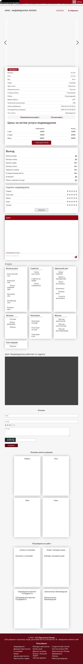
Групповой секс (11, 295)
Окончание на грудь (35, 322)
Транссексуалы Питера (60, 651)
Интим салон (37, 649)
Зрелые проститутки (21, 656)
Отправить (11, 445)
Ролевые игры (10, 308)
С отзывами (18, 651)
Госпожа (13, 319)
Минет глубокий (59, 273)
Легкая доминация (11, 323)
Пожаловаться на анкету (29, 117)
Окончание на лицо (35, 328)
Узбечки (55, 656)
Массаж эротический (60, 320)
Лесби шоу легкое (35, 273)
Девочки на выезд (39, 651)
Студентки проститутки (60, 646)
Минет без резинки (60, 283)
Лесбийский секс (11, 302)
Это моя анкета (57, 117)
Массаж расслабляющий (60, 330)
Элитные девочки (39, 658)
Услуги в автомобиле (60, 297)
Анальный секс (11, 281)
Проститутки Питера (47, 638)
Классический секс (11, 275)
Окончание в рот (35, 335)
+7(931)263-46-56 (41, 143)
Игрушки (13, 346)
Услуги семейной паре (11, 287)
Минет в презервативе (60, 278)
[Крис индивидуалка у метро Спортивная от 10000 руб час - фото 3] (54, 42)
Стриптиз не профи (36, 280)
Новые (16, 654)
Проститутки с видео (21, 658)
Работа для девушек (59, 658)
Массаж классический (60, 325)
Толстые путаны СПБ (60, 649)
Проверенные (57, 654)
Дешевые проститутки (22, 649)
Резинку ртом (60, 292)
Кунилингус (60, 288)
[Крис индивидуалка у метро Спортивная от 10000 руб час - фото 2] (21, 42)
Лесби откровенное (36, 284)
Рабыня (13, 327)
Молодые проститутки (41, 646)
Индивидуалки (19, 646)
